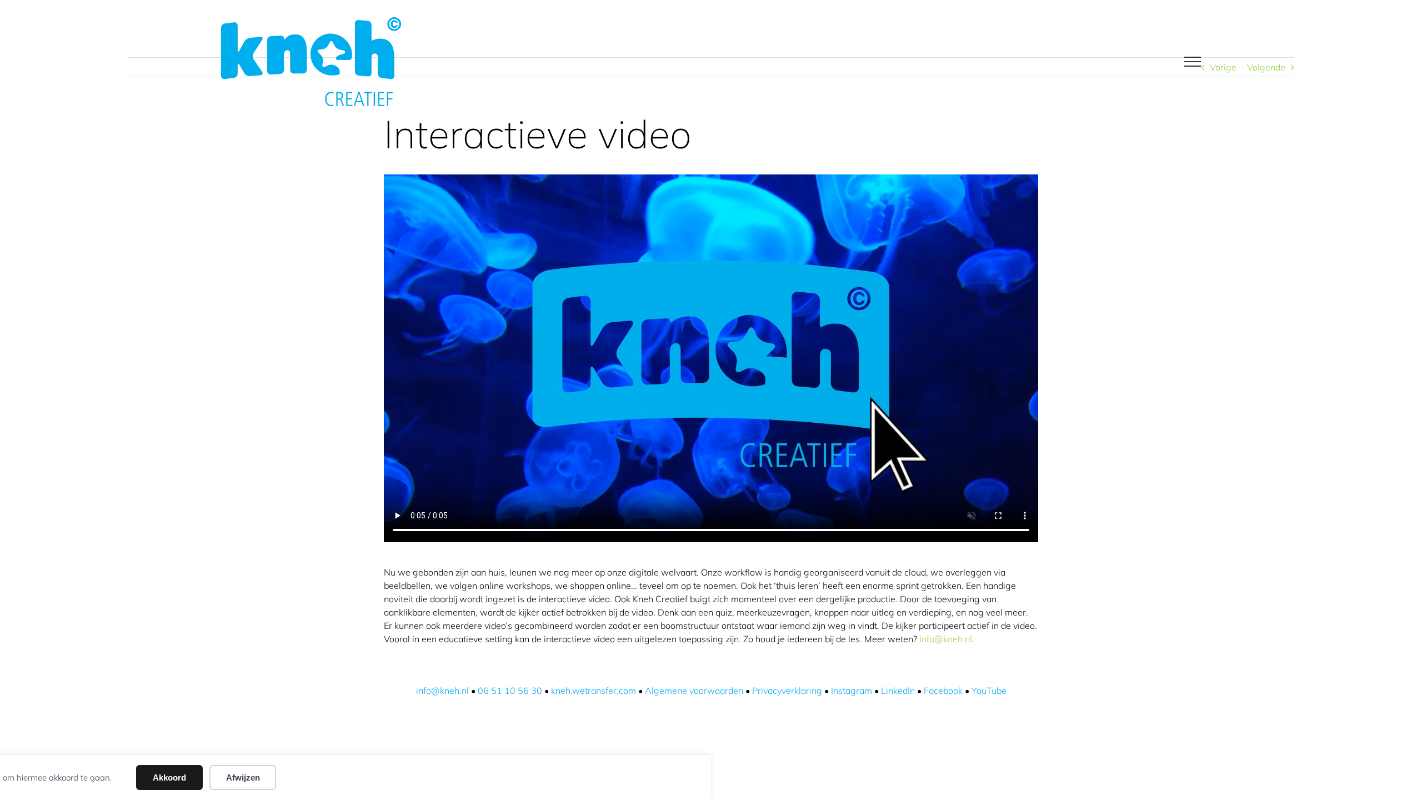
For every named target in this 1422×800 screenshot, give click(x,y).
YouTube (989, 690)
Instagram (851, 690)
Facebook (943, 690)
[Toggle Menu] (1192, 62)
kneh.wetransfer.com (593, 690)
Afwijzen (243, 777)
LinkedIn (898, 690)
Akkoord (169, 777)
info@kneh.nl (945, 638)
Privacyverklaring (787, 690)
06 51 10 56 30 (510, 690)
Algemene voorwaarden (694, 690)
